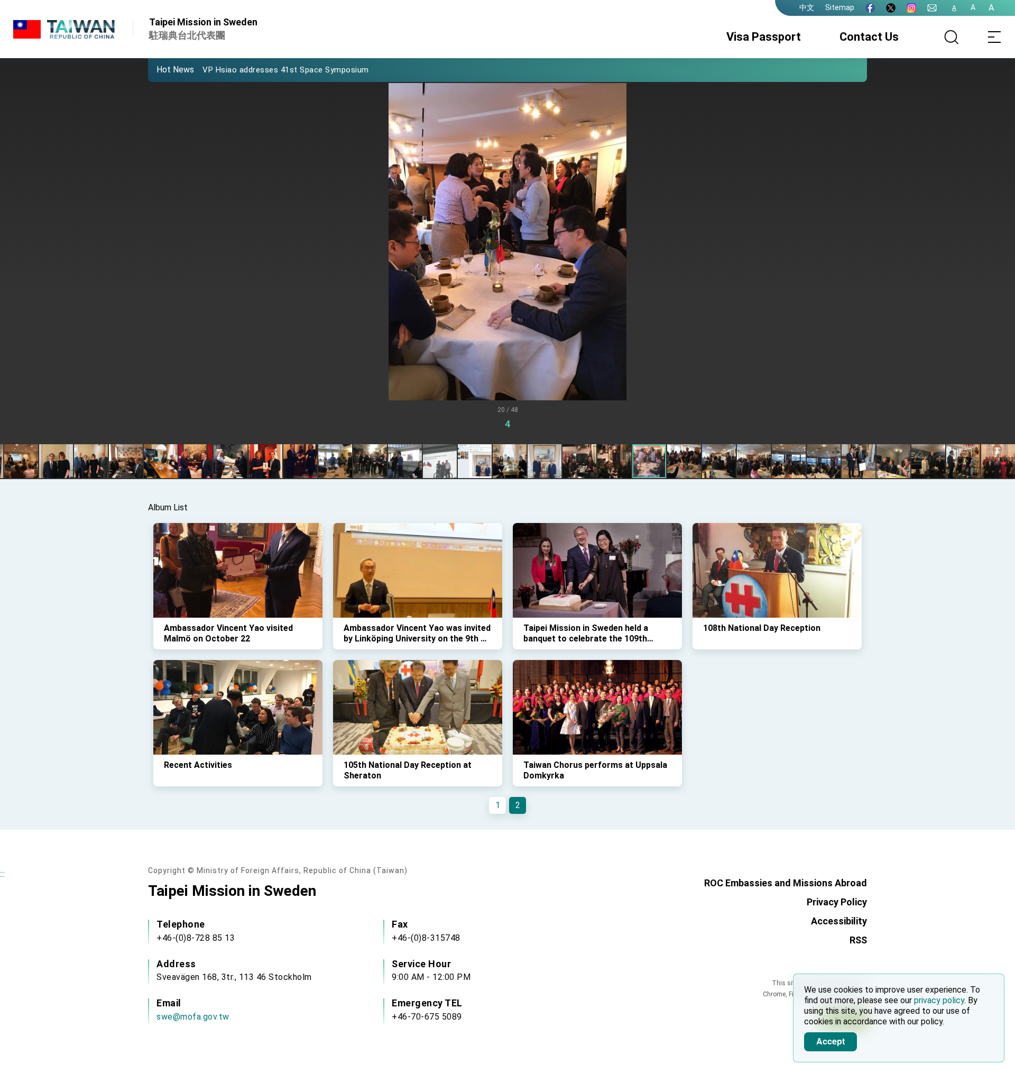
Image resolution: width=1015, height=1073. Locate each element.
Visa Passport (763, 36)
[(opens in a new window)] (870, 8)
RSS (858, 940)
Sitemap (839, 7)
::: (2, 874)
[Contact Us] (932, 8)
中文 (806, 7)
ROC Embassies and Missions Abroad (785, 882)
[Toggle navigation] (994, 37)
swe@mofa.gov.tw (192, 1017)
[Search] (951, 37)
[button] (163, 69)
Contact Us (869, 36)
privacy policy (939, 1000)
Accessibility (839, 921)
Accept (830, 1041)
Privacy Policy (837, 901)
